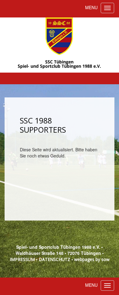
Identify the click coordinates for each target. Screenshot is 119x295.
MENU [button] (91, 7)
